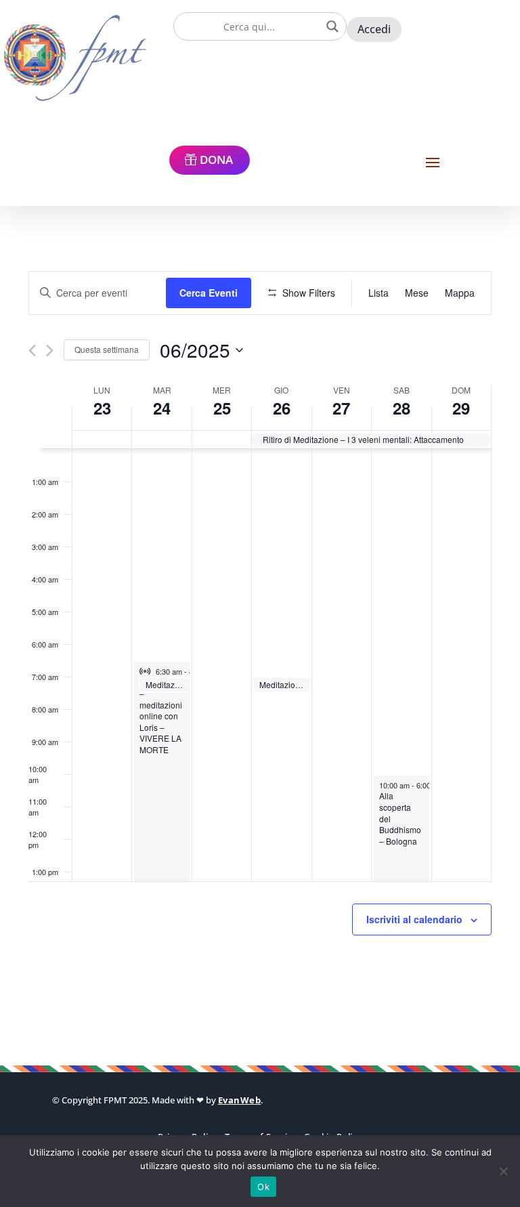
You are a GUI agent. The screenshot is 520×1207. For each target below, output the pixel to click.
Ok (263, 1186)
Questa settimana (106, 349)
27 (341, 407)
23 (102, 407)
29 (461, 407)
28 (401, 407)
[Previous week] (32, 350)
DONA (216, 159)
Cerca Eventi (208, 292)
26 (281, 407)
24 (162, 407)
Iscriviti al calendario (414, 919)
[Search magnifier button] (332, 26)
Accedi (374, 29)
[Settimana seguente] (49, 350)
